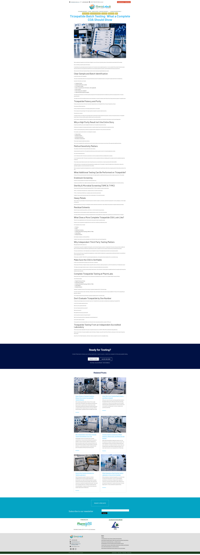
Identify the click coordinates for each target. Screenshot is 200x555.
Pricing (89, 11)
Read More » (77, 412)
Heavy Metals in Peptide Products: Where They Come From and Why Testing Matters (85, 398)
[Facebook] (71, 549)
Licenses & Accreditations (115, 11)
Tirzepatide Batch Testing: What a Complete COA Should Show (111, 538)
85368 (120, 520)
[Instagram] (76, 549)
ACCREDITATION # (114, 520)
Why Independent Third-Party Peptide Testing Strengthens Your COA (112, 543)
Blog (102, 535)
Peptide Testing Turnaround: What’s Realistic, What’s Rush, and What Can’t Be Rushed (113, 436)
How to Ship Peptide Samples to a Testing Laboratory (110, 546)
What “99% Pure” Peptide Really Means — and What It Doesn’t (111, 541)
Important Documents (103, 11)
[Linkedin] (73, 549)
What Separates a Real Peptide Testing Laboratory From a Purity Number (113, 548)
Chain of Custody (95, 11)
